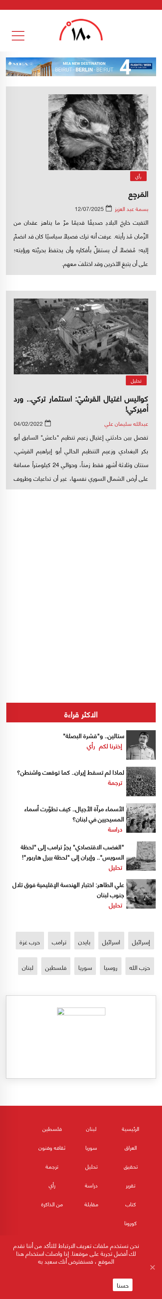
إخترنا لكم (110, 745)
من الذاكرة (52, 1204)
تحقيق (131, 1166)
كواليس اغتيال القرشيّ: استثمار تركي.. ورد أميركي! (81, 402)
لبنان (27, 967)
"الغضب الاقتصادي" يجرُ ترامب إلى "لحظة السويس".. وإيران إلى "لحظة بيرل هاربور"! (72, 851)
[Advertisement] (81, 566)
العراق (131, 1147)
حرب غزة (30, 941)
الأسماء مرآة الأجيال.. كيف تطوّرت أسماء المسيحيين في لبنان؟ (74, 813)
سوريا (85, 967)
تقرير (130, 1185)
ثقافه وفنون (52, 1147)
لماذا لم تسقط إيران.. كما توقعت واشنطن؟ (70, 771)
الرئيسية (130, 1128)
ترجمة (115, 782)
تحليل (136, 380)
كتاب (130, 1204)
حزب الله (139, 967)
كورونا (130, 1223)
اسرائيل (111, 941)
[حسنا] (152, 1267)
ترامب (59, 941)
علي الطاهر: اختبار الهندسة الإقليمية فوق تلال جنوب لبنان (68, 889)
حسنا (123, 1284)
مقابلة (91, 1204)
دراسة (115, 828)
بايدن (84, 941)
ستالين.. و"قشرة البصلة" (93, 735)
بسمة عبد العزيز (131, 208)
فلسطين (55, 967)
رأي (138, 176)
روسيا (111, 967)
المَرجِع (138, 193)
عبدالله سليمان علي (126, 423)
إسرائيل (141, 941)
